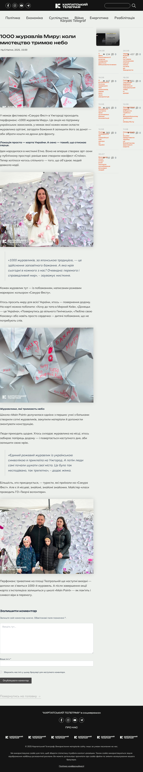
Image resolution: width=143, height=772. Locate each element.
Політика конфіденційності (71, 766)
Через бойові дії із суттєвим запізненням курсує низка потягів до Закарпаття (128, 62)
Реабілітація (125, 17)
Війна (79, 17)
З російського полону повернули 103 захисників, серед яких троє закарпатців (103, 89)
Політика (12, 17)
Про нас (71, 727)
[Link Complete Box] (108, 39)
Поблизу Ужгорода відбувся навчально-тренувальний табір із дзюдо (129, 87)
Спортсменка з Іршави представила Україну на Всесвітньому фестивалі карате (129, 139)
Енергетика (99, 17)
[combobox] (117, 5)
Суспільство (58, 17)
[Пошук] (134, 5)
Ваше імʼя (5, 659)
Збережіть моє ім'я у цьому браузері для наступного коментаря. (34, 672)
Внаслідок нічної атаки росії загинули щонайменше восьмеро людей (104, 163)
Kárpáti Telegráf (73, 20)
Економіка (34, 17)
